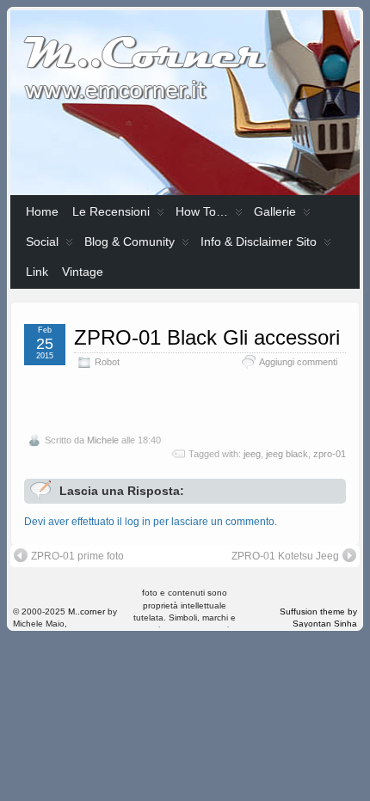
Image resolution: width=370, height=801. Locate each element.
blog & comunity (129, 241)
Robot (107, 362)
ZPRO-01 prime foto (77, 556)
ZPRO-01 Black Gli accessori (207, 337)
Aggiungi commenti (298, 362)
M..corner (86, 611)
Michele (103, 440)
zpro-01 (329, 454)
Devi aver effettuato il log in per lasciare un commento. (150, 522)
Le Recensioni (111, 211)
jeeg (252, 454)
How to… (202, 211)
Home (42, 211)
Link (37, 271)
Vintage (82, 271)
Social (42, 241)
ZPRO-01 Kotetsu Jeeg (285, 556)
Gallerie (275, 211)
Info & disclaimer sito (258, 241)
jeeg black (287, 454)
